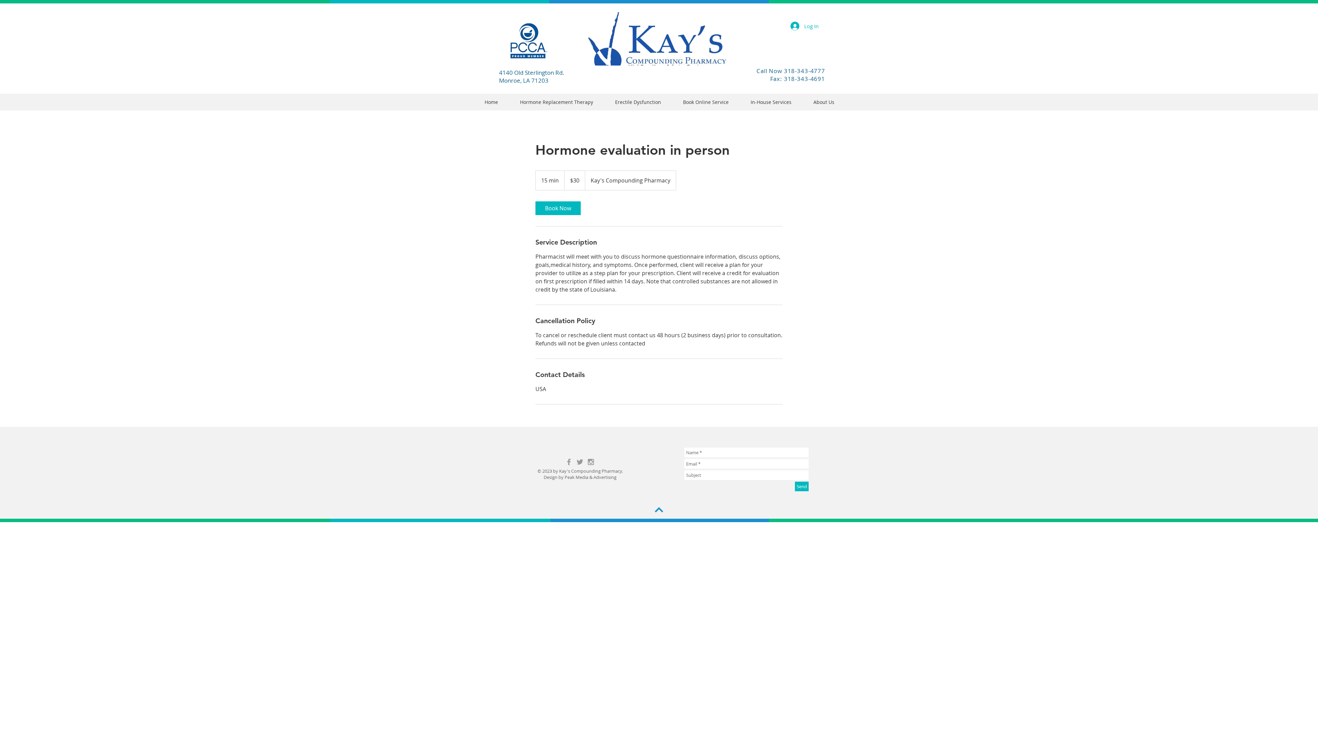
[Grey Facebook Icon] (569, 462)
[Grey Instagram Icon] (591, 462)
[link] (558, 208)
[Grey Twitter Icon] (580, 462)
